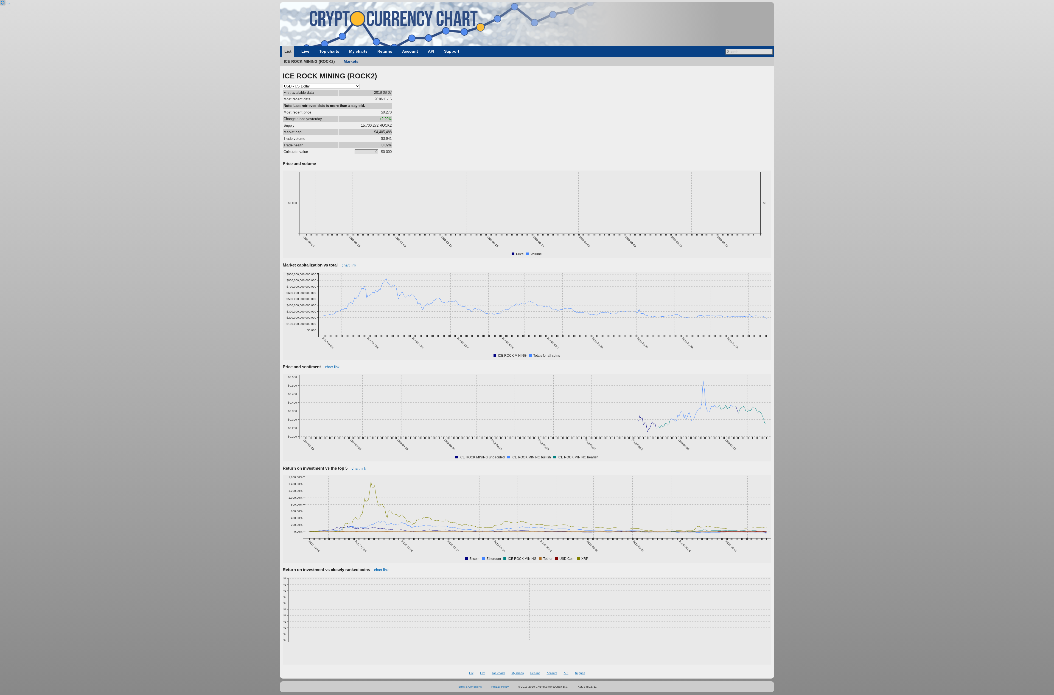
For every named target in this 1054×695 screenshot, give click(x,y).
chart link (349, 265)
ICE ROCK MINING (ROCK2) (309, 61)
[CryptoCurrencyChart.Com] (527, 24)
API (431, 51)
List (287, 51)
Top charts (329, 51)
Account (410, 51)
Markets (351, 61)
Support (451, 51)
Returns (384, 51)
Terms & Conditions (469, 686)
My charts (358, 51)
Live (305, 51)
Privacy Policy (500, 686)
